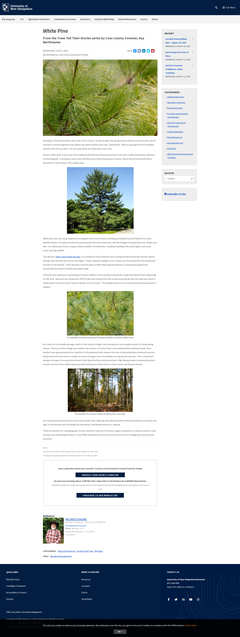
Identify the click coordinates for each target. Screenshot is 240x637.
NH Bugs (99, 551)
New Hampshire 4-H (175, 143)
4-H (22, 19)
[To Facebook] (170, 599)
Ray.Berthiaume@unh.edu (75, 525)
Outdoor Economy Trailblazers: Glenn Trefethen (174, 69)
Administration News (175, 97)
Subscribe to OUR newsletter (100, 495)
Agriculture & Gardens (38, 19)
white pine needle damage (67, 256)
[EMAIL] (135, 50)
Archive (169, 173)
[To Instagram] (199, 599)
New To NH (171, 148)
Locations (85, 586)
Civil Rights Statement (16, 586)
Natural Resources (127, 19)
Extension (8, 19)
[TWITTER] (148, 50)
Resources (86, 579)
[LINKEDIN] (143, 50)
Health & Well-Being (104, 19)
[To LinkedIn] (185, 599)
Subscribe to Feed (176, 194)
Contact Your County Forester (100, 475)
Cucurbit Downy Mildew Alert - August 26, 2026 (176, 41)
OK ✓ (120, 631)
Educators (85, 19)
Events (144, 19)
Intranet (9, 599)
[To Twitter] (177, 599)
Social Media (86, 599)
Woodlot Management (61, 556)
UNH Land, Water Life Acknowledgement (24, 612)
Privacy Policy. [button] (191, 625)
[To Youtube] (192, 599)
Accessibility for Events (16, 592)
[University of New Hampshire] (19, 7)
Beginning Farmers (175, 108)
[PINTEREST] (152, 50)
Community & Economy (65, 19)
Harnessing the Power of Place (176, 54)
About (155, 19)
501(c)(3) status (13, 579)
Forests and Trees (85, 551)
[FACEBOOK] (139, 50)
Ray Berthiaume (76, 519)
